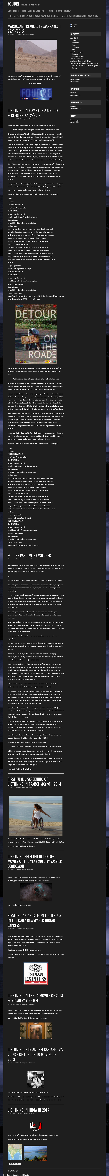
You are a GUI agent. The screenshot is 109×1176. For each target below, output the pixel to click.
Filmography (75, 54)
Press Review (75, 43)
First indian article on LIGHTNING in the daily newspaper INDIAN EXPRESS (34, 920)
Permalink (31, 34)
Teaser (73, 49)
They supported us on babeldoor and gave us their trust (34, 15)
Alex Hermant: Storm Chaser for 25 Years (80, 15)
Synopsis (74, 45)
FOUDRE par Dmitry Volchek (29, 555)
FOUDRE (13, 3)
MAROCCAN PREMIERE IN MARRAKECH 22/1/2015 (34, 29)
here (23, 846)
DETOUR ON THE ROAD (29, 299)
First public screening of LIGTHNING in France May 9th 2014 (34, 782)
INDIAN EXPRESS (50, 954)
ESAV (38, 76)
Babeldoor (73, 93)
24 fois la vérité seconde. (41, 880)
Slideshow (76, 47)
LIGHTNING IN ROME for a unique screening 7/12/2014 (33, 113)
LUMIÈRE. (29, 905)
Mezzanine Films (74, 81)
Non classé (23, 559)
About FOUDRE (13, 11)
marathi (13, 1135)
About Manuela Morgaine (34, 11)
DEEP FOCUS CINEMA (19, 943)
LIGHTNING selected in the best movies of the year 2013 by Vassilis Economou (35, 861)
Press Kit (74, 40)
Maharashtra (54, 1135)
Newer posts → (15, 1164)
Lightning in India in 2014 (28, 1110)
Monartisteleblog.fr (75, 95)
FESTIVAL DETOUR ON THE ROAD (35, 371)
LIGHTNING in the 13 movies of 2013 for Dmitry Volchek (35, 998)
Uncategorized (22, 34)
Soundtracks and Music (78, 56)
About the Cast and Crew (60, 11)
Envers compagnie (75, 79)
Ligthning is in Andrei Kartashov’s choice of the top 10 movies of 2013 (35, 1054)
